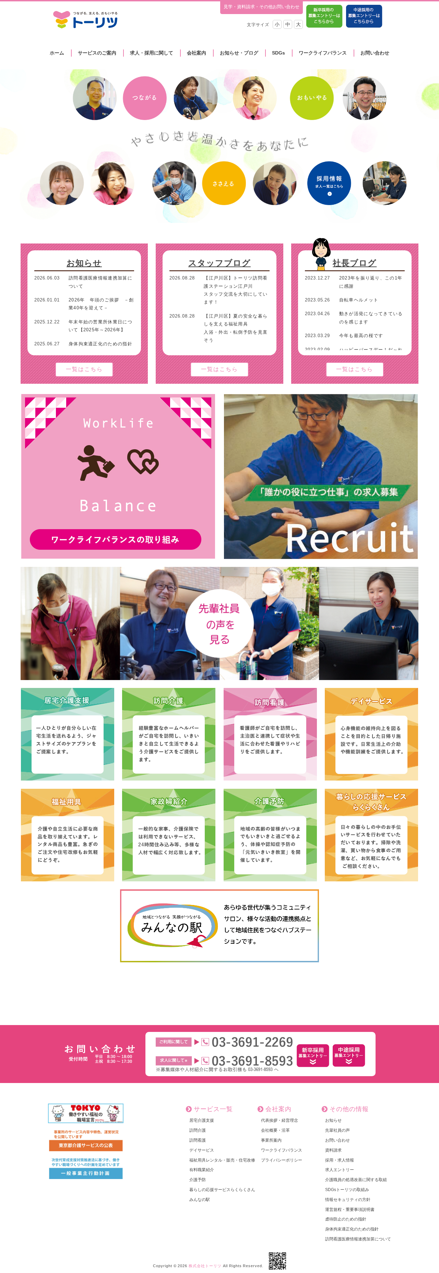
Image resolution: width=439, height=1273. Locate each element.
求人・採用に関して (151, 53)
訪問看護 (197, 1140)
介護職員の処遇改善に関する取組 (356, 1179)
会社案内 (196, 53)
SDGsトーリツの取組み (347, 1189)
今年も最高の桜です (361, 335)
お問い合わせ (374, 53)
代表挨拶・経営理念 (279, 1120)
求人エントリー (339, 1169)
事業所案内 (271, 1140)
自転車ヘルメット (358, 299)
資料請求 (333, 1150)
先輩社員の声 (337, 1130)
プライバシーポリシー (281, 1160)
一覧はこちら (84, 369)
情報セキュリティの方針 (347, 1199)
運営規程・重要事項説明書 (350, 1209)
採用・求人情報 (339, 1160)
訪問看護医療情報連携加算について (358, 1239)
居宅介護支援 (201, 1120)
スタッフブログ (219, 262)
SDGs (278, 53)
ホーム (57, 53)
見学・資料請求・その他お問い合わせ (261, 6)
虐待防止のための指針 (345, 1219)
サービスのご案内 (97, 53)
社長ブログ (355, 262)
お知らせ (84, 262)
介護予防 (197, 1179)
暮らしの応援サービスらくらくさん (222, 1189)
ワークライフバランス (323, 53)
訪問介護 (197, 1130)
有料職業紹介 (201, 1169)
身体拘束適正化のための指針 (352, 1229)
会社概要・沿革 (275, 1130)
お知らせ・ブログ (239, 53)
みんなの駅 (199, 1199)
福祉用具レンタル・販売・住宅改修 (222, 1160)
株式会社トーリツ (205, 1266)
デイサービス (201, 1150)
